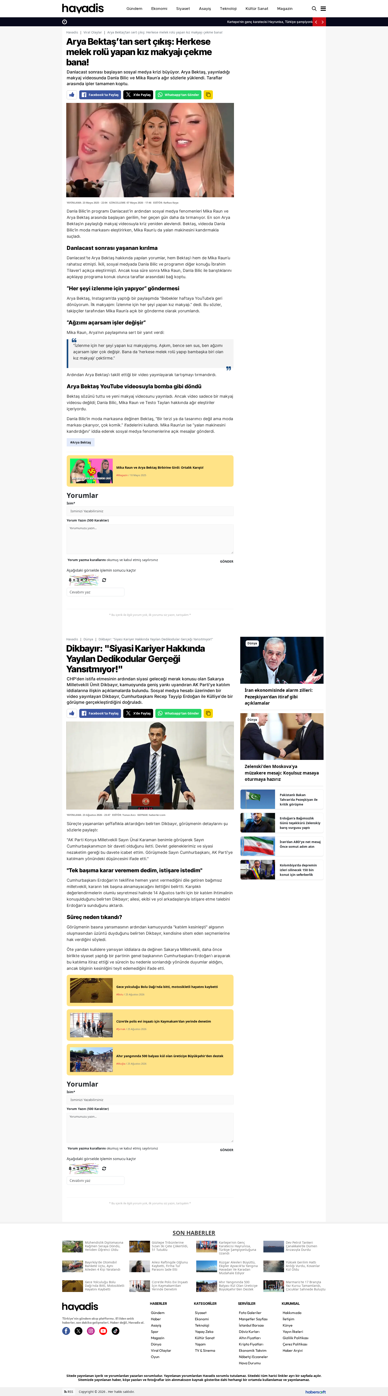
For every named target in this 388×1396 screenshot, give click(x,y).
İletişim (288, 1319)
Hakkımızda (292, 1312)
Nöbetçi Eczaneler (253, 1356)
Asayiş (156, 1325)
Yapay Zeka (204, 1331)
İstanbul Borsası (251, 1325)
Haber (156, 1319)
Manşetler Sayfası (253, 1319)
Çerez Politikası (295, 1344)
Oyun (155, 1356)
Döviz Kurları (249, 1331)
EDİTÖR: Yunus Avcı (124, 815)
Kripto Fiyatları (251, 1344)
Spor (155, 1331)
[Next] (322, 21)
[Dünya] (282, 659)
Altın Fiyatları (250, 1338)
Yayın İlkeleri (293, 1331)
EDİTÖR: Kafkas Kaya (166, 202)
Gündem (158, 1312)
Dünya (88, 639)
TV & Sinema (205, 1350)
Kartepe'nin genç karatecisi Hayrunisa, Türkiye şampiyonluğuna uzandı (121, 22)
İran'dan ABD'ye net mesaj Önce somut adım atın (300, 844)
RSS (70, 1391)
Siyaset (201, 1312)
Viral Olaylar (93, 32)
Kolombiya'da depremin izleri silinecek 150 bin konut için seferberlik (298, 870)
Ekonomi (202, 1319)
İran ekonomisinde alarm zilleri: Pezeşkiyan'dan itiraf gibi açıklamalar (279, 696)
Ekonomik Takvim (253, 1350)
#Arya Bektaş (80, 442)
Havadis (72, 32)
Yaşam (200, 1344)
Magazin (157, 1338)
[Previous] (316, 21)
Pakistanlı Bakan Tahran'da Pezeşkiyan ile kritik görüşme (298, 799)
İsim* (71, 503)
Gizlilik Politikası (296, 1338)
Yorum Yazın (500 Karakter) (88, 520)
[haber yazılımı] (316, 1391)
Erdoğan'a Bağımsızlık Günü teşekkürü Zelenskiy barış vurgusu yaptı (300, 823)
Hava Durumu (250, 1363)
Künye (288, 1325)
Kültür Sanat (205, 1338)
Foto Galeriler (250, 1312)
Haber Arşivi (293, 1350)
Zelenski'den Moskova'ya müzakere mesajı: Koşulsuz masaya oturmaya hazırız (282, 772)
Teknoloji (202, 1325)
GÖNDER (226, 561)
